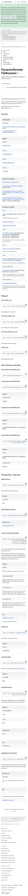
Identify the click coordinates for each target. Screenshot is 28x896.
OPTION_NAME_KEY (7, 154)
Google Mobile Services (6, 875)
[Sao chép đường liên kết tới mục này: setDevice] (9, 627)
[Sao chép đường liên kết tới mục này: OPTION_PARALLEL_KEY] (19, 332)
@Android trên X (5, 848)
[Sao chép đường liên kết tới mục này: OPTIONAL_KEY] (13, 300)
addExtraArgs (6, 214)
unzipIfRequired (7, 270)
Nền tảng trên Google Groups (8, 857)
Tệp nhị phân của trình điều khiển (8, 842)
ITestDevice (12, 248)
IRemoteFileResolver (8, 132)
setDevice (5, 248)
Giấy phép (4, 887)
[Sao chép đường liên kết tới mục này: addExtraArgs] (11, 479)
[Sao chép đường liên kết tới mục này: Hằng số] (9, 296)
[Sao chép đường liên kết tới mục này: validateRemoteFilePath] (18, 753)
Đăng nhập (23, 1)
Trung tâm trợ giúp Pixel (6, 870)
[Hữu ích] (23, 47)
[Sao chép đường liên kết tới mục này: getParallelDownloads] (16, 510)
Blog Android (4, 853)
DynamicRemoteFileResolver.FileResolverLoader (13, 191)
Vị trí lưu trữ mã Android (6, 831)
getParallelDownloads (9, 225)
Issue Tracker (4, 880)
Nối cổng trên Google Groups (8, 862)
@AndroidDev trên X (6, 851)
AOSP (2, 43)
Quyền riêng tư (11, 887)
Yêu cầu (3, 833)
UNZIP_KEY (5, 171)
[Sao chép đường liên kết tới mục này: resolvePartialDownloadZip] (20, 533)
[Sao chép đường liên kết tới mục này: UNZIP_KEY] (9, 348)
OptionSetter (21, 263)
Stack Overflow (4, 877)
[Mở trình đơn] (2, 1)
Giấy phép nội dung (17, 818)
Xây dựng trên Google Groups (8, 860)
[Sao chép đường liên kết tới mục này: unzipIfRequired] (13, 687)
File (20, 286)
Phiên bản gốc (4, 840)
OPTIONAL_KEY (6, 145)
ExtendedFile (9, 222)
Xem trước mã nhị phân (6, 838)
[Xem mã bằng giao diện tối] (26, 305)
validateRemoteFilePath (9, 283)
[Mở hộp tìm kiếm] (16, 2)
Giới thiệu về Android (6, 885)
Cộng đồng (15, 885)
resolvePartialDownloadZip (10, 233)
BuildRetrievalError (8, 618)
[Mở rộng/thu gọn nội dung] (10, 50)
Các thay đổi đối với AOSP (10, 23)
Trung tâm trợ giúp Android (7, 868)
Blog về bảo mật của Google (7, 855)
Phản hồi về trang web (7, 890)
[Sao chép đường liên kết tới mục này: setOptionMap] (12, 657)
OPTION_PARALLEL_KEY (8, 162)
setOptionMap (6, 259)
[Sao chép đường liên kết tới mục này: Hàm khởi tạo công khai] (21, 365)
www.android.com (5, 873)
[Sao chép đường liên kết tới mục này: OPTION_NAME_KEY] (16, 316)
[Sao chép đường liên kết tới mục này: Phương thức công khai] (21, 475)
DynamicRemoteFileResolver (10, 182)
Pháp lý (20, 885)
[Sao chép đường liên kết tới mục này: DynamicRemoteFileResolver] (21, 370)
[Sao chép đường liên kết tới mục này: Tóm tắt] (9, 114)
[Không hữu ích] (25, 47)
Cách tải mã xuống (5, 835)
